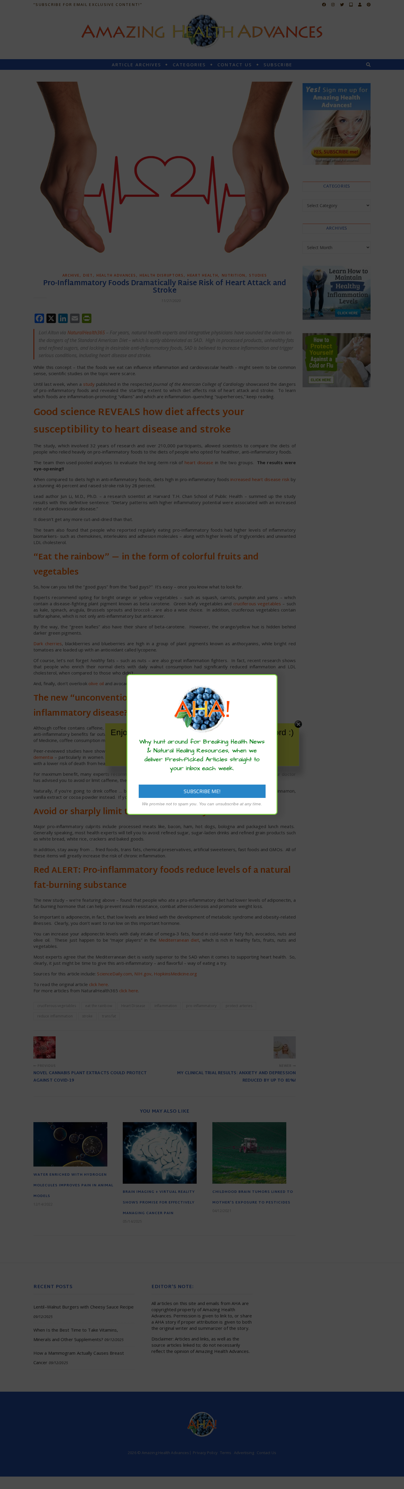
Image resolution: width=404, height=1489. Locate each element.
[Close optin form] (269, 683)
